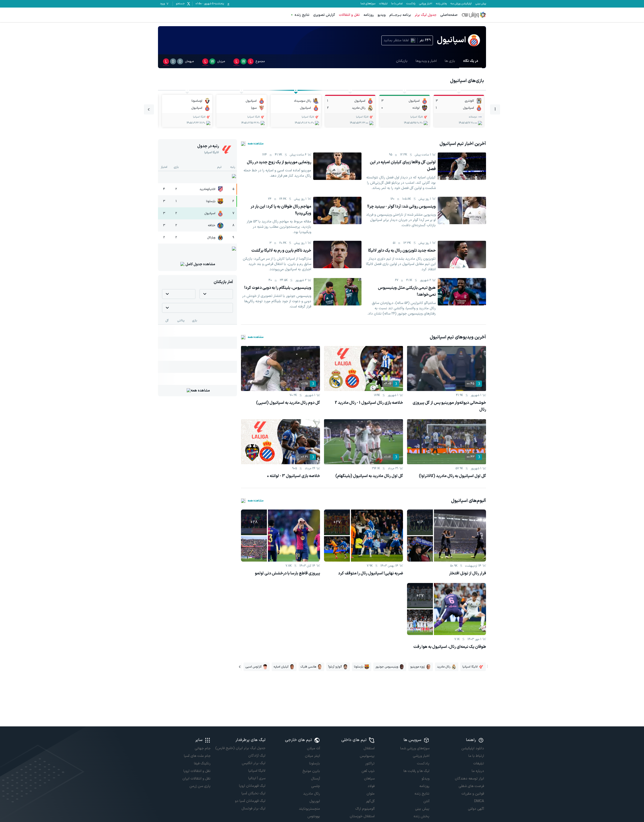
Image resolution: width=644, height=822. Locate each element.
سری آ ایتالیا (256, 778)
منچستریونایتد (309, 808)
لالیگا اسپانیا (256, 770)
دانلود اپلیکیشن (472, 748)
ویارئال (211, 237)
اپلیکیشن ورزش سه (461, 4)
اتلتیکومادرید (207, 189)
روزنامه (369, 15)
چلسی (315, 786)
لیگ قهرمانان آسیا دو (250, 801)
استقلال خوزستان (362, 816)
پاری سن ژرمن (200, 786)
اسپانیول (210, 213)
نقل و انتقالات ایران (196, 778)
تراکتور (370, 763)
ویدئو (425, 778)
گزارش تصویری (324, 15)
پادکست (410, 4)
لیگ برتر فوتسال (253, 808)
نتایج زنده (302, 15)
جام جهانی (203, 748)
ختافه (211, 225)
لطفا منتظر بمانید (396, 40)
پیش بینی (480, 4)
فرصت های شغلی (471, 786)
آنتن (426, 801)
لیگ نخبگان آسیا (253, 793)
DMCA (479, 801)
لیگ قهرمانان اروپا (252, 786)
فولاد (371, 786)
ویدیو (382, 15)
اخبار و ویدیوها (426, 61)
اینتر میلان (312, 756)
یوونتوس (313, 816)
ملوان (371, 793)
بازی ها (450, 61)
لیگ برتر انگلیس (253, 763)
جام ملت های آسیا (197, 756)
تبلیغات (383, 4)
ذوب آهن (368, 771)
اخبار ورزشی (425, 4)
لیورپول (314, 801)
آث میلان (313, 748)
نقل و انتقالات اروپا (197, 771)
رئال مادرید (311, 793)
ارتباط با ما (476, 756)
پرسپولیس (367, 756)
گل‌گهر (370, 801)
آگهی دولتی (476, 808)
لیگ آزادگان (256, 755)
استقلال (369, 748)
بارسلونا (210, 201)
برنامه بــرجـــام (400, 15)
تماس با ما (397, 4)
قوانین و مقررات (472, 793)
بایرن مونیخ (311, 771)
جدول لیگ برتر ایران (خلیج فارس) (240, 748)
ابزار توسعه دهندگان (469, 778)
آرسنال (315, 778)
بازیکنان (402, 61)
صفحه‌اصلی (449, 15)
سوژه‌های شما (367, 4)
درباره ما (478, 771)
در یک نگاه (470, 61)
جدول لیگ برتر (425, 15)
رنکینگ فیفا (202, 763)
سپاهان (369, 778)
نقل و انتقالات (349, 15)
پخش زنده (441, 4)
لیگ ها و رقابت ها (416, 771)
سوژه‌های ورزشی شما (414, 748)
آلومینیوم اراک (365, 808)
